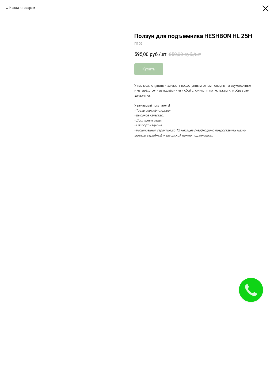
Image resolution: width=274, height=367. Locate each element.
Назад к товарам (22, 8)
